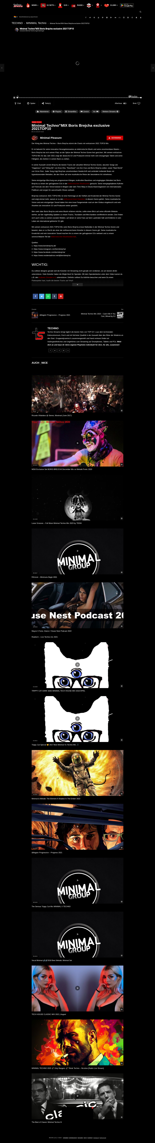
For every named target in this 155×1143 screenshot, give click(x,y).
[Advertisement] (77, 1120)
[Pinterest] (94, 17)
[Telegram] (107, 17)
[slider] (73, 98)
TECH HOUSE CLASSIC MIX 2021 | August (49, 1014)
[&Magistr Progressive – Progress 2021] (2, 68)
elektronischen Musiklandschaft (63, 237)
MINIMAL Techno (36, 23)
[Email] (68, 350)
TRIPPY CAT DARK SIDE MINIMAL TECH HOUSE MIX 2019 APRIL (58, 691)
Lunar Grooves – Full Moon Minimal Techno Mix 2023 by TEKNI (57, 523)
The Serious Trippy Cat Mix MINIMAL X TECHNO (51, 907)
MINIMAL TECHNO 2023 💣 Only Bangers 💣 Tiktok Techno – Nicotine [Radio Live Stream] (68, 1068)
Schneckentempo (23, 16)
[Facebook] (86, 17)
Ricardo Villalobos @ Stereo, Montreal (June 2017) (52, 416)
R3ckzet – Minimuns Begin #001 (44, 577)
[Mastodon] (103, 17)
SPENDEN (65, 1137)
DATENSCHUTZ (73, 1137)
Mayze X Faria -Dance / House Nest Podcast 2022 (51, 631)
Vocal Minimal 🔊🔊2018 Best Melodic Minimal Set (52, 960)
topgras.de (96, 1137)
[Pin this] (60, 296)
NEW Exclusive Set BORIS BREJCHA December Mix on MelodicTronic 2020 (62, 469)
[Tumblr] (59, 350)
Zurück (34, 309)
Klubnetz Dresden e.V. (47, 277)
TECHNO (17, 23)
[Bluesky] (119, 17)
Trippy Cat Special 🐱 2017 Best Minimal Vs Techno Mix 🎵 (55, 745)
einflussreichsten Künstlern (74, 199)
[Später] (132, 17)
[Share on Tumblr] (54, 296)
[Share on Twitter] (41, 296)
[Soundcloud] (115, 17)
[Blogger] (124, 17)
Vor (122, 309)
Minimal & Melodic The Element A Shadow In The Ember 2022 (56, 799)
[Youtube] (98, 17)
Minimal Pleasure (51, 137)
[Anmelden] (141, 17)
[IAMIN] (128, 17)
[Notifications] (136, 17)
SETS (85, 1137)
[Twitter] (90, 17)
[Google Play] (111, 17)
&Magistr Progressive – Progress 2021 (55, 315)
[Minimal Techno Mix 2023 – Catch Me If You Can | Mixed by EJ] (120, 315)
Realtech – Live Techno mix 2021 (45, 637)
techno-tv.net (103, 1137)
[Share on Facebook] (35, 296)
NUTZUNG (80, 1137)
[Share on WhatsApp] (48, 296)
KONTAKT (90, 1137)
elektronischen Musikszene (78, 184)
